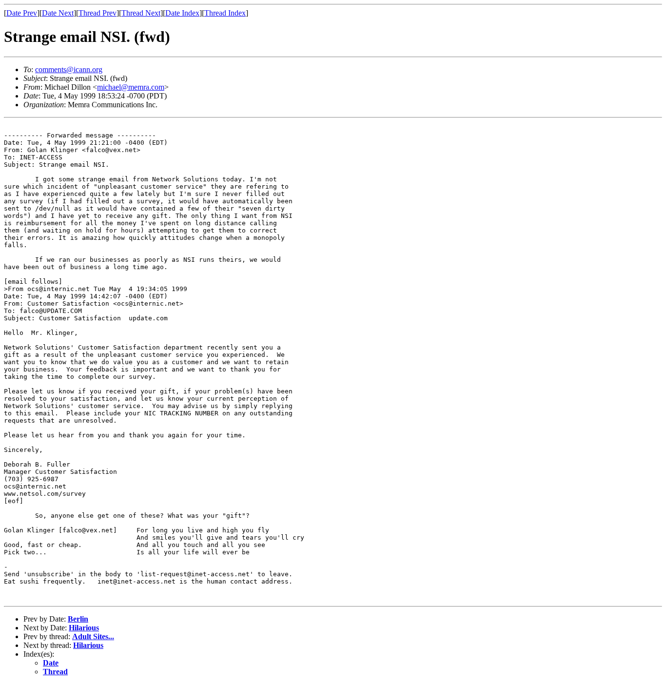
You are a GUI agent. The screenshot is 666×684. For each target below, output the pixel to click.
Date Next (58, 13)
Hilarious (84, 628)
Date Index (182, 13)
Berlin (78, 619)
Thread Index (225, 13)
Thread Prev (97, 13)
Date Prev (21, 13)
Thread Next (140, 13)
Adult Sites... (93, 636)
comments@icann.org (68, 69)
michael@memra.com (130, 87)
